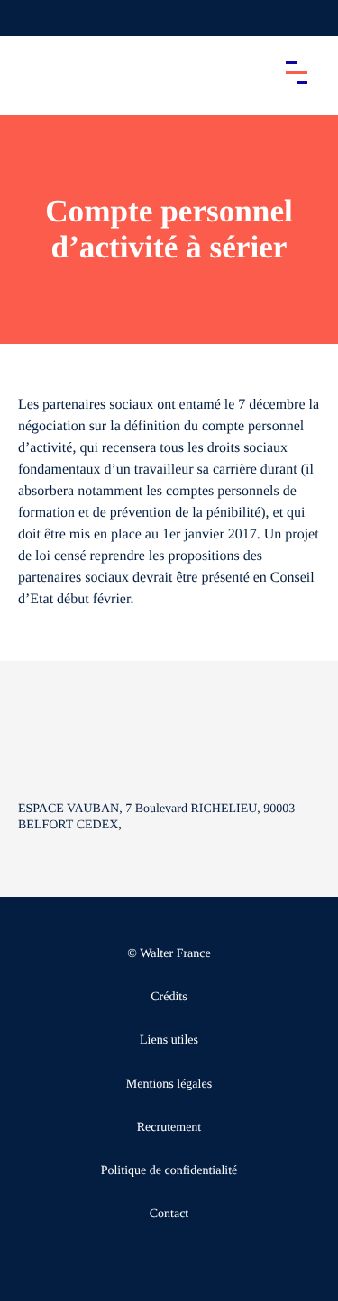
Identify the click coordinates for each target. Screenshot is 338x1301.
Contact (169, 1214)
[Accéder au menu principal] (296, 72)
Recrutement (169, 1127)
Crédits (169, 997)
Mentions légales (169, 1084)
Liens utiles (169, 1040)
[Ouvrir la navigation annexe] (29, 18)
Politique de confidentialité (169, 1171)
